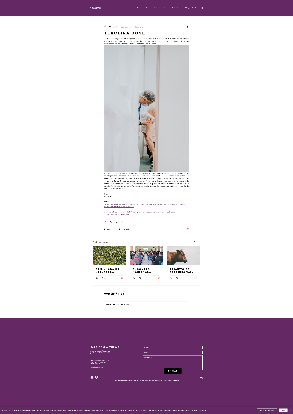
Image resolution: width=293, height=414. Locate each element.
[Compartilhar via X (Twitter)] (111, 222)
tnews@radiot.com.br (97, 367)
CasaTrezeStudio (172, 380)
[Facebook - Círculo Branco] (92, 377)
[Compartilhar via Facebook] (105, 222)
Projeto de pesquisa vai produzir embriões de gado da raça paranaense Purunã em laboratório (182, 270)
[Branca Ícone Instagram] (202, 8)
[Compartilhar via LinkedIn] (116, 222)
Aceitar (283, 410)
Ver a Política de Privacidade (195, 410)
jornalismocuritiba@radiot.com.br (100, 353)
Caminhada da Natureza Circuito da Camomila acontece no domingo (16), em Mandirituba (109, 270)
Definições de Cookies (267, 410)
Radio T (144, 380)
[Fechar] (290, 410)
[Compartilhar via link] (122, 222)
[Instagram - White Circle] (96, 377)
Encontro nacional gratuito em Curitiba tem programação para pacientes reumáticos (146, 270)
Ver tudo (197, 242)
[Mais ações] (187, 27)
